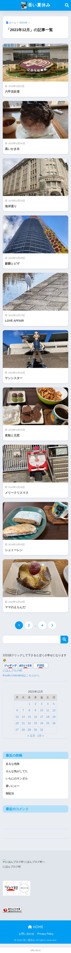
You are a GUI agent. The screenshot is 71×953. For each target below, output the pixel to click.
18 (47, 716)
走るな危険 (12, 763)
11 (47, 710)
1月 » (40, 735)
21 (23, 723)
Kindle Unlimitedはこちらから (21, 675)
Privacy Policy (45, 933)
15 (29, 716)
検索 (64, 639)
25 (47, 723)
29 (29, 729)
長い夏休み (39, 4)
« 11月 (31, 735)
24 (41, 723)
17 (41, 716)
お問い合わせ (26, 933)
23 (35, 723)
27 (17, 729)
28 (23, 729)
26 (53, 723)
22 (29, 723)
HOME (37, 927)
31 (41, 729)
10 (41, 710)
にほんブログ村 (12, 670)
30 (35, 729)
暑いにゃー (12, 785)
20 (17, 723)
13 (17, 716)
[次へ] (52, 625)
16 (35, 716)
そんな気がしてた (17, 771)
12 (53, 710)
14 (23, 716)
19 (53, 716)
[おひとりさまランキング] (12, 909)
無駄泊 (10, 793)
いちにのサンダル (17, 778)
